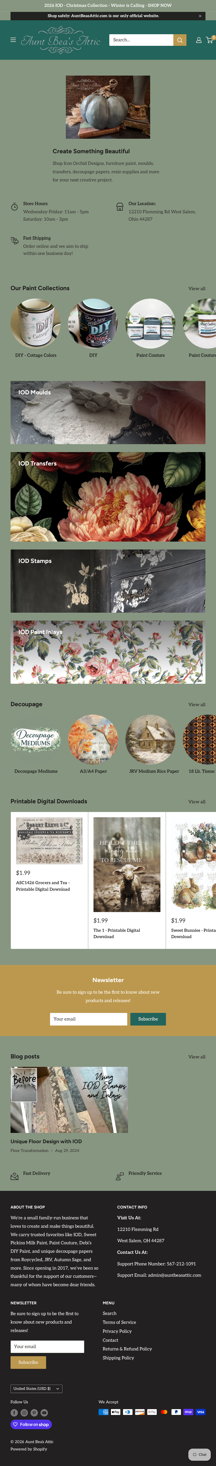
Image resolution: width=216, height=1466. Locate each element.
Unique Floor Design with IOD (46, 1141)
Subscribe (148, 1019)
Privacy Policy (117, 1331)
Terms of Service (119, 1322)
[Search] (179, 40)
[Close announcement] (200, 16)
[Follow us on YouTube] (44, 1413)
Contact (110, 1340)
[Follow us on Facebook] (14, 1413)
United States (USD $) (32, 1388)
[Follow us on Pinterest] (34, 1413)
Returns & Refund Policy (127, 1349)
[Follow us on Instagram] (24, 1413)
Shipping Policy (118, 1358)
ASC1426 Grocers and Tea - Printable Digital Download (43, 886)
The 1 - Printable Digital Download (117, 934)
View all (197, 288)
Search (109, 1313)
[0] (209, 40)
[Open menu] (13, 40)
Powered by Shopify (29, 1449)
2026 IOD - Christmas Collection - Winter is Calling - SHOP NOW (108, 5)
